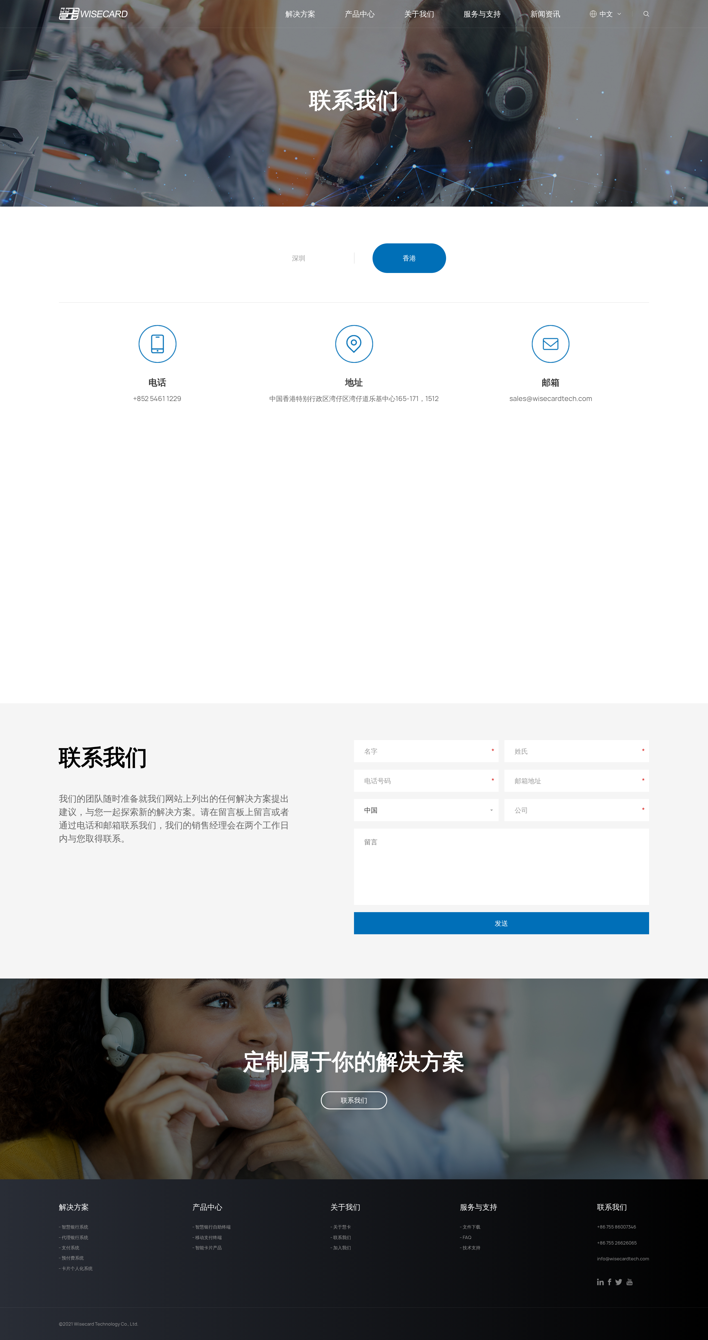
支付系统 (70, 1248)
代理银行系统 (75, 1237)
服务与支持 (482, 14)
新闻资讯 (545, 14)
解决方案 (300, 14)
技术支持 (471, 1248)
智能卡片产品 (208, 1248)
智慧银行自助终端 (213, 1227)
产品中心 (360, 14)
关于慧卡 (342, 1227)
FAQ (467, 1237)
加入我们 (342, 1248)
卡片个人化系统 (77, 1268)
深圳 (298, 258)
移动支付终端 (208, 1237)
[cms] (93, 14)
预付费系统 (73, 1258)
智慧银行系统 (75, 1227)
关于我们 (419, 14)
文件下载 (471, 1227)
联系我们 (354, 1100)
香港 (409, 258)
